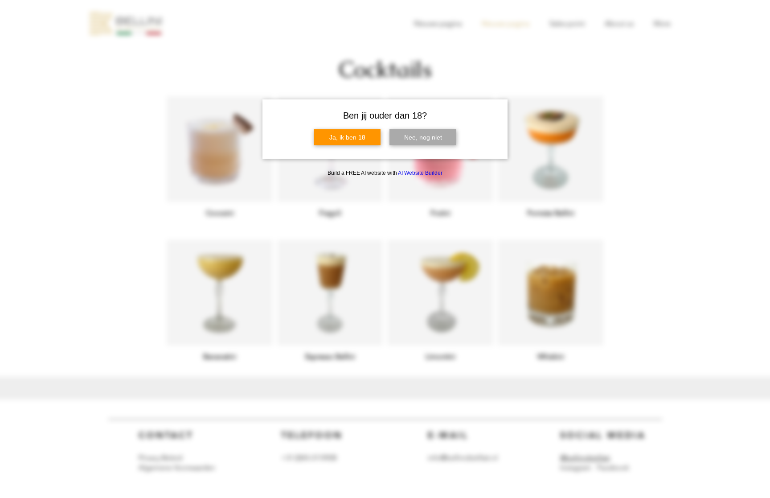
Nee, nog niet (423, 137)
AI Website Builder (420, 173)
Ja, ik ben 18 (347, 137)
